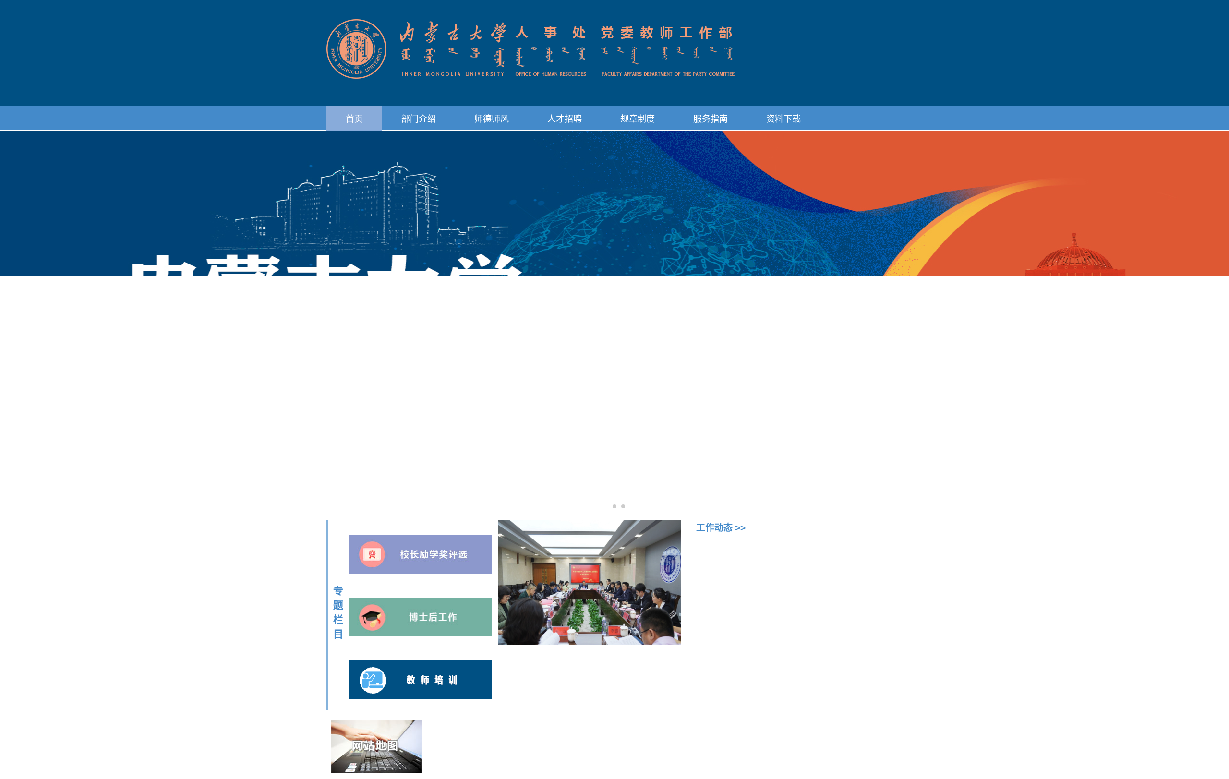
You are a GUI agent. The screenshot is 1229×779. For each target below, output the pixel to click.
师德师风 (491, 119)
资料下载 (783, 119)
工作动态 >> (721, 528)
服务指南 (710, 119)
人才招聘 (564, 119)
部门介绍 (418, 119)
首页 (354, 119)
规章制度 (637, 119)
